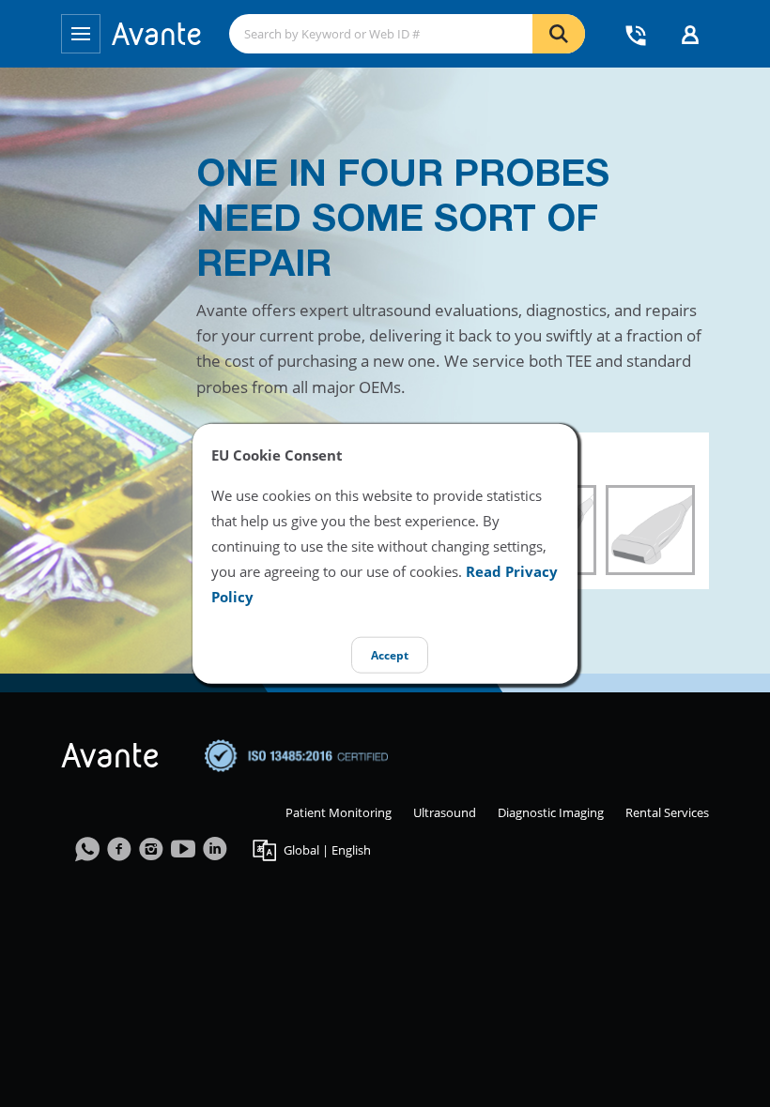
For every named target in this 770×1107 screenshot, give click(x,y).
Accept (389, 655)
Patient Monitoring (338, 812)
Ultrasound (444, 812)
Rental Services (667, 812)
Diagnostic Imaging (551, 812)
